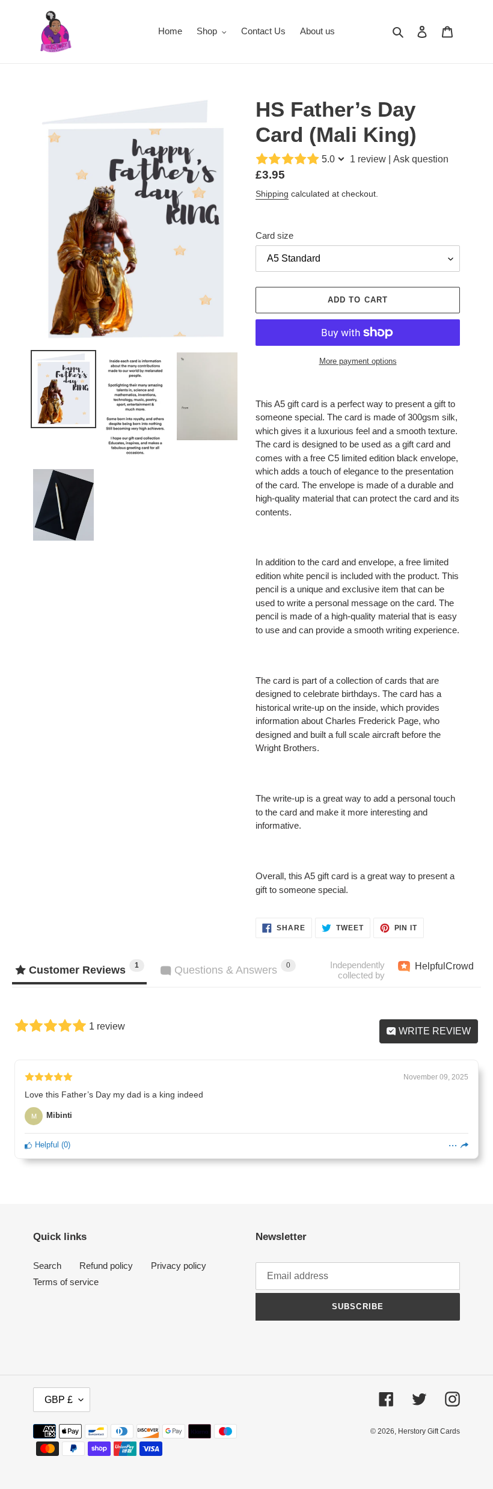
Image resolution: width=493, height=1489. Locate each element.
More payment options (358, 361)
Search (47, 1265)
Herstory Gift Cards (429, 1431)
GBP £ (58, 1400)
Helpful (45, 1144)
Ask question (421, 159)
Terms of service (66, 1282)
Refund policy (106, 1265)
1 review (368, 159)
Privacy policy (178, 1265)
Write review (433, 1031)
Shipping (272, 193)
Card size (274, 235)
